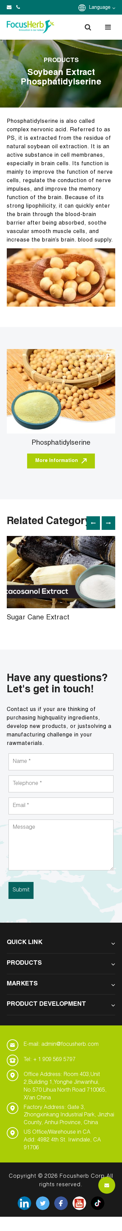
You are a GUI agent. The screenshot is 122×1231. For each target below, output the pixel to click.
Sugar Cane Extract (38, 618)
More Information (56, 461)
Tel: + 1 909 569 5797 (50, 1060)
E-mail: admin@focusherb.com (61, 1044)
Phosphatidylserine (61, 443)
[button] (87, 27)
